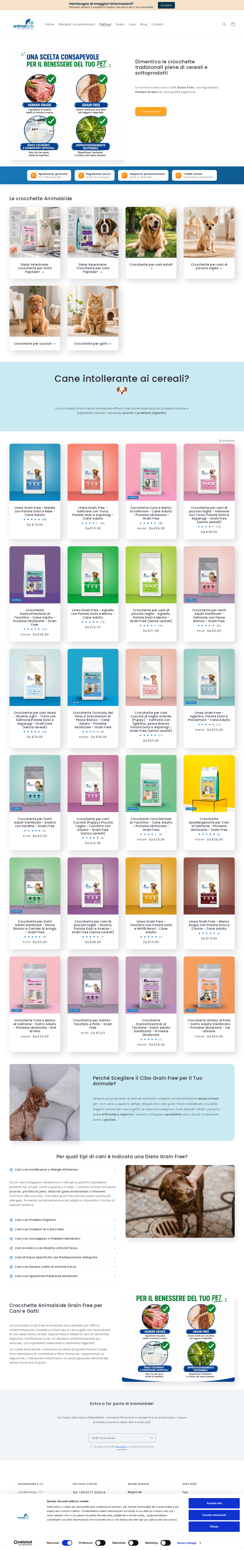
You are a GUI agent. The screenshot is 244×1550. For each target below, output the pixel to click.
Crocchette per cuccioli (33, 343)
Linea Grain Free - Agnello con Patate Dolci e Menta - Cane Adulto (93, 613)
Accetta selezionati (214, 1514)
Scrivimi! (166, 5)
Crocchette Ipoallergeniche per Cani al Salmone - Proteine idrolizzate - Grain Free (209, 824)
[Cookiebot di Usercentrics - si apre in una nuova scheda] (23, 1543)
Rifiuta (214, 1526)
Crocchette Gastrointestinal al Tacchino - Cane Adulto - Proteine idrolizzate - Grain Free (35, 617)
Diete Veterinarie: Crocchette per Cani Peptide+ (92, 268)
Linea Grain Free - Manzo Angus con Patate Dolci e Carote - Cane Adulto (209, 925)
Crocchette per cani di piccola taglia (209, 266)
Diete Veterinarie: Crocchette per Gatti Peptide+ (35, 268)
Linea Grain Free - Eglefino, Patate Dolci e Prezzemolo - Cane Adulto (209, 716)
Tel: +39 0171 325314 (89, 1492)
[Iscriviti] (151, 1438)
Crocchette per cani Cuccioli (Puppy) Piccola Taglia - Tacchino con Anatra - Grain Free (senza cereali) (93, 826)
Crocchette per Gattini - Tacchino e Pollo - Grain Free (93, 1024)
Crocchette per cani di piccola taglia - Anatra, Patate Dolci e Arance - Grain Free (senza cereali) (93, 927)
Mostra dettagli (186, 1542)
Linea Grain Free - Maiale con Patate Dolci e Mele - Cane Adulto (35, 511)
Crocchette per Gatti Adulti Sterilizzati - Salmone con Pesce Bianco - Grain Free (209, 615)
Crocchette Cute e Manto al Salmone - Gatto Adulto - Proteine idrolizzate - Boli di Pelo (34, 1026)
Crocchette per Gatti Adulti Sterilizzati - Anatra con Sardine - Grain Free (35, 822)
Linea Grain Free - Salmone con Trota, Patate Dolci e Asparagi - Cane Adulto (92, 513)
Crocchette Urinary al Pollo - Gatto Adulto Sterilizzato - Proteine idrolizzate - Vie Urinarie (209, 1026)
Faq (185, 1492)
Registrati (135, 1492)
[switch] (100, 1543)
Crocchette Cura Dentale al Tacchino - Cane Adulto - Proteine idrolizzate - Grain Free (151, 824)
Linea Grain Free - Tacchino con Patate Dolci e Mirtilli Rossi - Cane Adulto (151, 927)
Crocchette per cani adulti (151, 265)
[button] (224, 24)
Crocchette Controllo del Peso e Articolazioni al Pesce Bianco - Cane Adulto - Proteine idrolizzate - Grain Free (93, 720)
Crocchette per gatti (91, 343)
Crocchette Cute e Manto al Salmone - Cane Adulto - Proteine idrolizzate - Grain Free (151, 513)
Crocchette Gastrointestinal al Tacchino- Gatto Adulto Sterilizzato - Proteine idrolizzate (151, 1028)
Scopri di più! (151, 111)
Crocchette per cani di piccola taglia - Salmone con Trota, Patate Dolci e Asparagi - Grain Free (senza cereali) (209, 515)
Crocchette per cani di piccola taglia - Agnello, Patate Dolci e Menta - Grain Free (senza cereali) (151, 615)
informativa (121, 1446)
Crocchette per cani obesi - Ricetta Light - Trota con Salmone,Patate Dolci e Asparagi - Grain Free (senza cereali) (35, 720)
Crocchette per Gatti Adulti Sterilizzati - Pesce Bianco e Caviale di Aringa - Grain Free (34, 927)
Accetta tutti (214, 1503)
